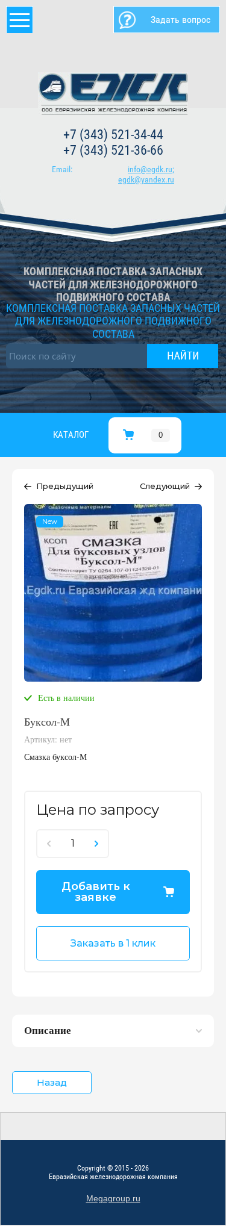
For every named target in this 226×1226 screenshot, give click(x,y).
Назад (52, 1082)
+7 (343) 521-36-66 (113, 150)
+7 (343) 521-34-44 (113, 134)
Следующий (165, 486)
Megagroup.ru (113, 1198)
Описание (47, 1030)
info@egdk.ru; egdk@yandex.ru (146, 174)
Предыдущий (64, 486)
